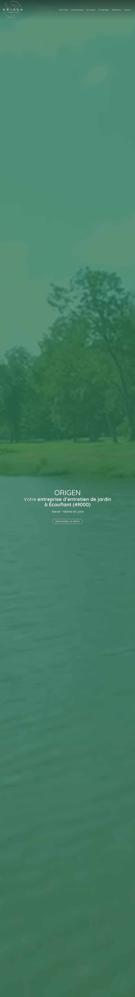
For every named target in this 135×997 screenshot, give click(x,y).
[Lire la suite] (67, 988)
